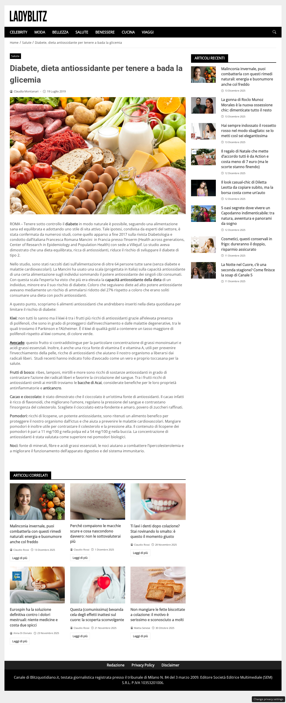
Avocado (17, 342)
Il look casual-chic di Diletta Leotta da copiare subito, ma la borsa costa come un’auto (247, 187)
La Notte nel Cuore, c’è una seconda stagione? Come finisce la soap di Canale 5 (248, 269)
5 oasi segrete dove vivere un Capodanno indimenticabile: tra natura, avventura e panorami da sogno (247, 215)
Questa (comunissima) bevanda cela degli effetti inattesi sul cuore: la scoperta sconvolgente (97, 614)
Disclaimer (170, 665)
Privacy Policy (143, 665)
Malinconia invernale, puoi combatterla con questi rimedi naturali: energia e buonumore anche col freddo (36, 534)
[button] (274, 32)
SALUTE (82, 32)
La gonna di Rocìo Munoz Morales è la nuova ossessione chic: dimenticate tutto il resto (247, 105)
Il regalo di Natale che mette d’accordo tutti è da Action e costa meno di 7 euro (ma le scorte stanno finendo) (245, 158)
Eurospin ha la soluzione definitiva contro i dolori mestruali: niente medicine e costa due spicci (34, 617)
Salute (15, 56)
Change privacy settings (268, 699)
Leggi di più (19, 558)
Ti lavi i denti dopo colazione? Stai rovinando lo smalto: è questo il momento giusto (155, 531)
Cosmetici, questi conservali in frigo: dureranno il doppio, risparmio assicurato (246, 244)
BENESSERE (105, 32)
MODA (39, 32)
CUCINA (128, 32)
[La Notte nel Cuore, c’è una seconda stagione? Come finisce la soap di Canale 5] (203, 270)
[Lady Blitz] (28, 15)
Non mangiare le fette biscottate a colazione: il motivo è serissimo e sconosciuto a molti (157, 614)
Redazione (115, 665)
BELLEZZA (60, 32)
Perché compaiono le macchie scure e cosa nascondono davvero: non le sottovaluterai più (95, 533)
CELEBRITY (18, 32)
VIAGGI (148, 32)
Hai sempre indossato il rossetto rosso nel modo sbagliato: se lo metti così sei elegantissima (248, 130)
